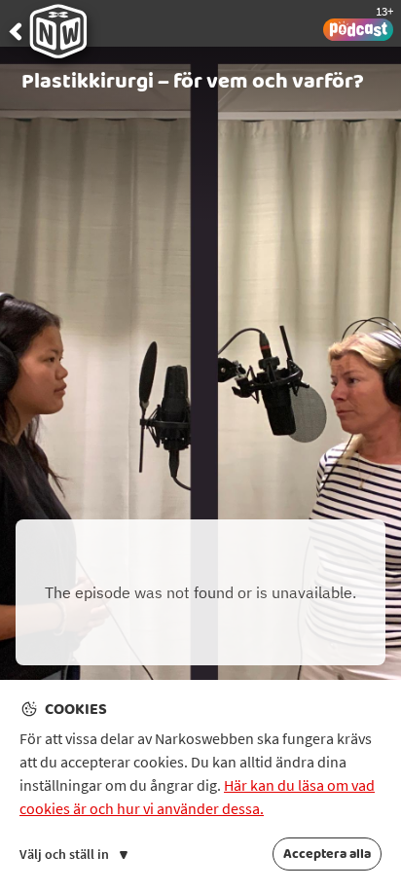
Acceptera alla (327, 854)
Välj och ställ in (65, 854)
